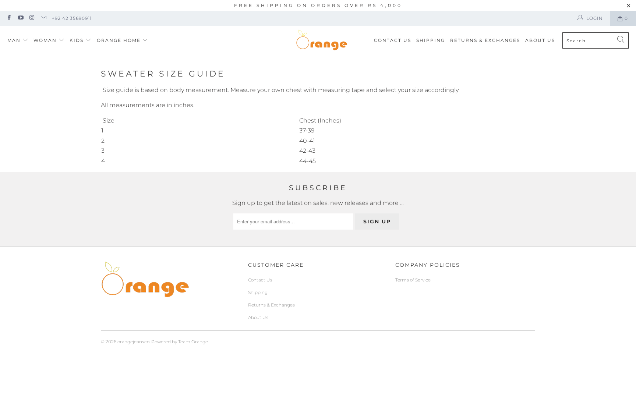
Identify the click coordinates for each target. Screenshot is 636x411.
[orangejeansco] (321, 40)
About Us (540, 40)
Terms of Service (413, 280)
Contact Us (392, 40)
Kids (77, 40)
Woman (46, 40)
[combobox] (595, 40)
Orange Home (119, 40)
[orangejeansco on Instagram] (32, 18)
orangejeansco (133, 341)
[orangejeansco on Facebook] (9, 18)
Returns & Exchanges (485, 40)
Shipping (430, 40)
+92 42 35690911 (72, 18)
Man (14, 40)
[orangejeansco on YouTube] (20, 18)
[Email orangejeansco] (43, 18)
